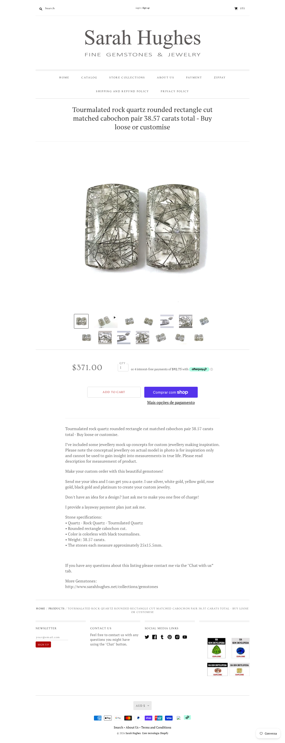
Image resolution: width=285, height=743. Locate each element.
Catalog (89, 77)
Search (118, 727)
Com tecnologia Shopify (155, 733)
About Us (165, 77)
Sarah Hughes (133, 733)
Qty (122, 363)
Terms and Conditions (156, 727)
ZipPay (220, 77)
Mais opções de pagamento (171, 402)
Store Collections (127, 77)
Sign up (145, 7)
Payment (194, 77)
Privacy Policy (175, 91)
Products (57, 608)
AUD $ (140, 706)
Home (64, 77)
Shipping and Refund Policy (122, 91)
